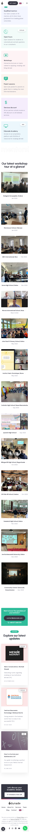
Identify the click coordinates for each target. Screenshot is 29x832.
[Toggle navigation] (27, 3)
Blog (24, 734)
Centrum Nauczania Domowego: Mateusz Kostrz (13, 712)
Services (18, 807)
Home (3, 807)
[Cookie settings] (3, 829)
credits (12, 825)
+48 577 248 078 (15, 623)
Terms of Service (14, 819)
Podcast (22, 646)
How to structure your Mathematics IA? (11, 755)
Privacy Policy (20, 817)
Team (25, 807)
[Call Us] (25, 828)
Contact (14, 810)
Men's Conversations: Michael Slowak (14, 668)
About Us (10, 807)
